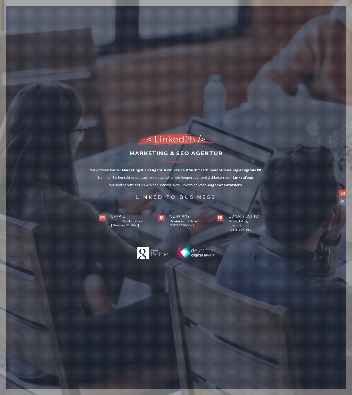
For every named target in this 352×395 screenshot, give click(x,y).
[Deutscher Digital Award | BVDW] (196, 253)
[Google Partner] (154, 253)
